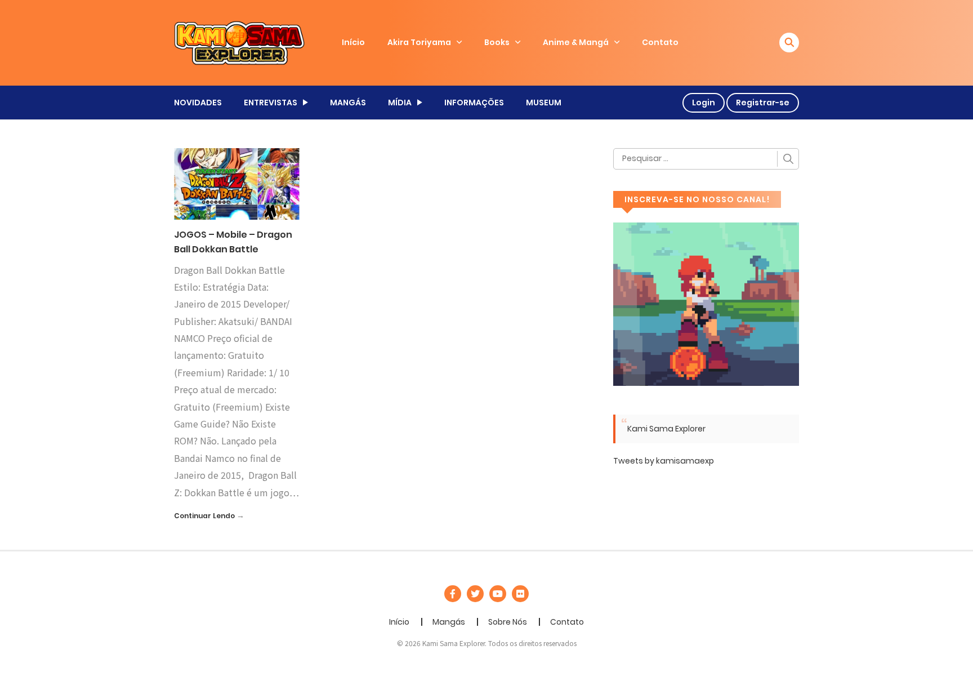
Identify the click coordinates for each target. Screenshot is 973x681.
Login (703, 102)
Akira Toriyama (419, 42)
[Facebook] (452, 593)
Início (353, 42)
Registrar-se (762, 102)
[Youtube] (497, 593)
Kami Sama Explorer (666, 428)
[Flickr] (520, 593)
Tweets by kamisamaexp (663, 460)
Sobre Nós (507, 621)
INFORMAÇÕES (474, 102)
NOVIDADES (198, 102)
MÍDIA (400, 102)
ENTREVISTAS (270, 102)
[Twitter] (475, 593)
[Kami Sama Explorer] (239, 42)
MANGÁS (348, 102)
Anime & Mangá (576, 42)
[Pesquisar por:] (706, 159)
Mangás (448, 621)
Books (497, 42)
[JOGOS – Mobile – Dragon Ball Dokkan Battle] (237, 183)
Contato (660, 42)
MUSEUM (543, 102)
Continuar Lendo (204, 515)
